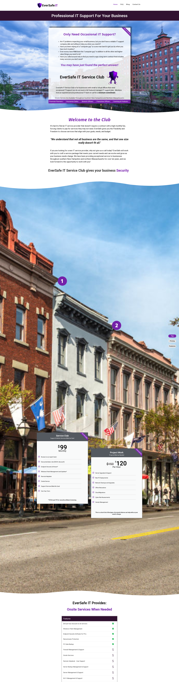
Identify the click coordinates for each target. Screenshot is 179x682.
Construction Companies (115, 101)
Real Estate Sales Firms (72, 101)
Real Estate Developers (93, 101)
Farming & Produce (53, 101)
